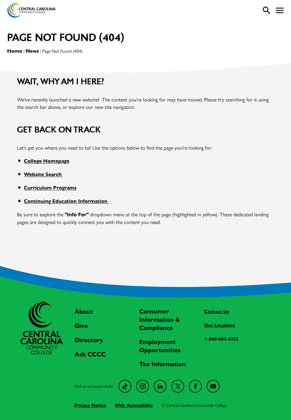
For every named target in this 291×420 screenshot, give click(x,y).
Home (14, 51)
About (83, 311)
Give (81, 326)
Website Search (43, 174)
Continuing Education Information (66, 201)
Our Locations (219, 325)
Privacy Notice (90, 405)
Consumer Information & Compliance (159, 320)
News (32, 51)
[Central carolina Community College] (41, 352)
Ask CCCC (90, 354)
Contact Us (216, 311)
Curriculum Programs (50, 188)
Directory (88, 340)
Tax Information (162, 364)
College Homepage (46, 161)
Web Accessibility (134, 405)
